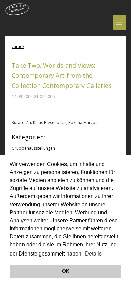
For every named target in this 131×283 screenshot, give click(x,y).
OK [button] (65, 271)
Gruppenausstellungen (33, 148)
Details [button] (93, 254)
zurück (18, 46)
